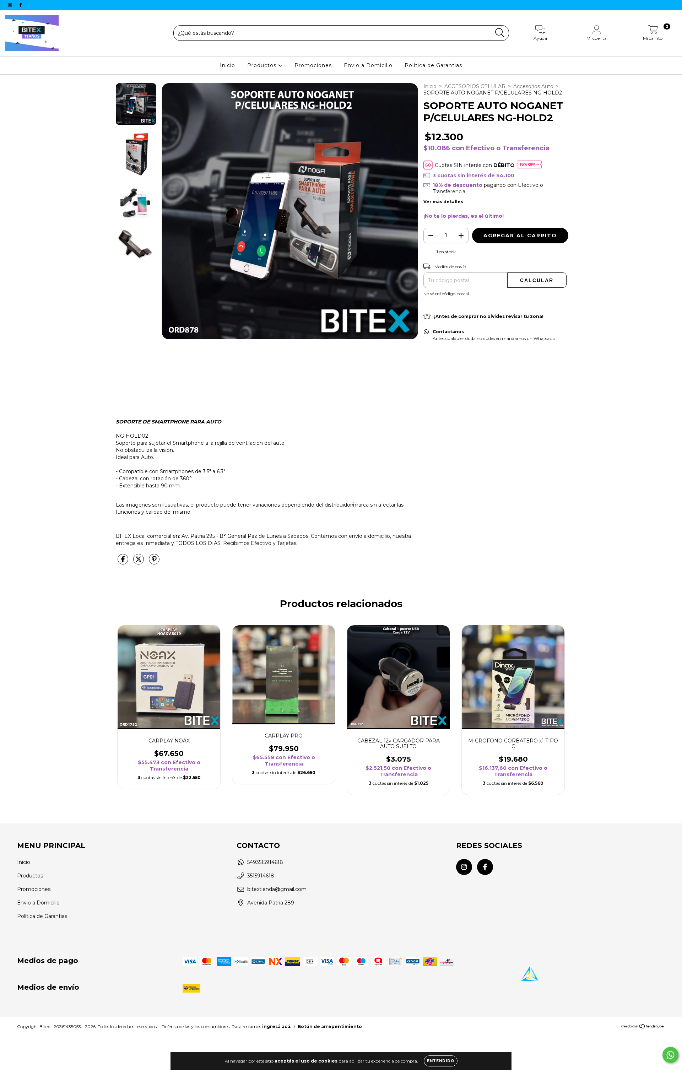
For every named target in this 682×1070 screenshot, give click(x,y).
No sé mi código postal (446, 293)
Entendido (440, 1061)
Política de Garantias (433, 65)
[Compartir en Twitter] (139, 562)
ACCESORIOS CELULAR (474, 86)
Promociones (313, 65)
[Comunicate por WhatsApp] (670, 1055)
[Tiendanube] (643, 1027)
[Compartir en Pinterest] (154, 562)
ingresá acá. (276, 1026)
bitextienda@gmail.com (277, 889)
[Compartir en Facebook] (124, 562)
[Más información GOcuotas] (529, 165)
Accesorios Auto (533, 86)
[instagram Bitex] (10, 5)
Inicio (227, 65)
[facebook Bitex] (20, 5)
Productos (262, 65)
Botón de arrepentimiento (330, 1026)
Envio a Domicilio (368, 65)
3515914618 (260, 875)
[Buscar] (500, 33)
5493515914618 (265, 862)
